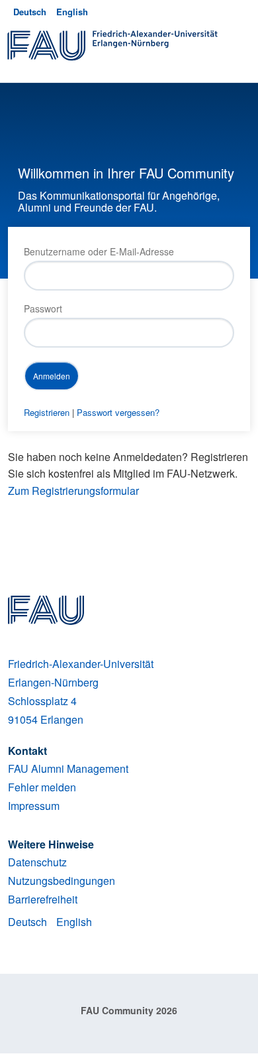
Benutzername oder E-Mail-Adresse (99, 251)
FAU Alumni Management (68, 768)
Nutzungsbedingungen (61, 880)
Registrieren (46, 412)
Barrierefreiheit (42, 899)
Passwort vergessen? (118, 412)
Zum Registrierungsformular (73, 490)
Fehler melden (42, 787)
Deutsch (29, 11)
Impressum (34, 805)
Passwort (43, 308)
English (72, 11)
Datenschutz (37, 862)
